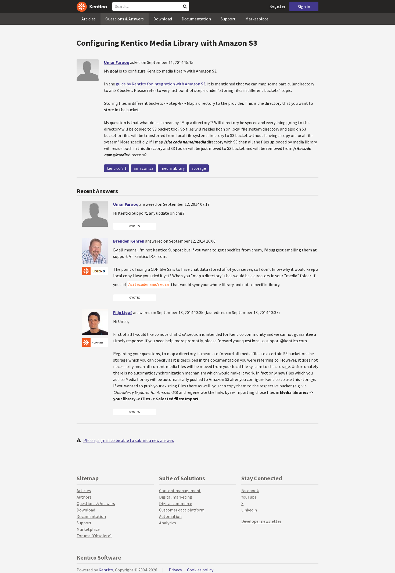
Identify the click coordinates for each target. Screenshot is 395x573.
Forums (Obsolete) (94, 535)
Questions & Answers (124, 18)
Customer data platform (181, 510)
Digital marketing (175, 497)
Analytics (167, 522)
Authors (84, 497)
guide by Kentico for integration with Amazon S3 (160, 84)
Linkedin (249, 510)
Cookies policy (200, 569)
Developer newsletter (261, 521)
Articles (88, 18)
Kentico (106, 569)
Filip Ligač (122, 312)
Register (277, 6)
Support (228, 18)
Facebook (250, 490)
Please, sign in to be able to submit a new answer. (128, 440)
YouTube (249, 497)
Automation (170, 516)
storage (199, 168)
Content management (180, 490)
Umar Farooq (116, 62)
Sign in (304, 6)
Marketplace (256, 18)
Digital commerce (175, 503)
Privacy (175, 569)
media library (172, 168)
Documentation (196, 18)
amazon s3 (143, 168)
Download (162, 18)
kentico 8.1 (117, 168)
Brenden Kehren (128, 241)
